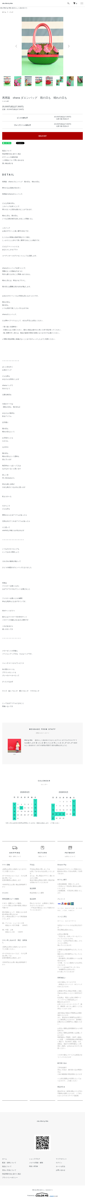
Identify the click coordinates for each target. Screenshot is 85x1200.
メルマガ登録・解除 (36, 1162)
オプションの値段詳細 (10, 157)
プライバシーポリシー (10, 1177)
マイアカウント (61, 1159)
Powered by (31, 1195)
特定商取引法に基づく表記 (11, 154)
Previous (16, 46)
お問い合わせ (60, 1170)
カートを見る (60, 1166)
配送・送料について (9, 1162)
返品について (7, 150)
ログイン (59, 1162)
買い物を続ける (7, 163)
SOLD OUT (43, 136)
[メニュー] (81, 3)
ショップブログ (34, 1159)
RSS (30, 1166)
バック (11, 12)
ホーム (4, 12)
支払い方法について (9, 1170)
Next (68, 46)
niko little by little (7, 3)
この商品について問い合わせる (13, 160)
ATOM (36, 1166)
